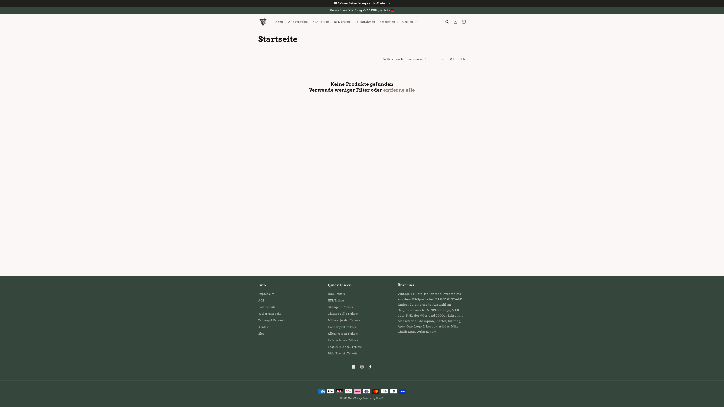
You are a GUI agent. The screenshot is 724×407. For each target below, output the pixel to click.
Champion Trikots (340, 307)
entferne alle (399, 90)
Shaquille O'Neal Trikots (345, 346)
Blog (261, 333)
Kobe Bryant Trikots (342, 327)
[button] (388, 22)
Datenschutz (266, 307)
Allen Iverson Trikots (343, 333)
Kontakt (263, 327)
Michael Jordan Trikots (344, 320)
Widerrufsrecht (269, 313)
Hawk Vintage (355, 398)
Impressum (266, 293)
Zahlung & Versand (271, 320)
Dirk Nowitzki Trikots (342, 353)
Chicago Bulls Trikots (343, 313)
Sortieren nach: (393, 59)
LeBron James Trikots (343, 340)
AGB (261, 300)
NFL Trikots (336, 300)
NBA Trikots (336, 293)
